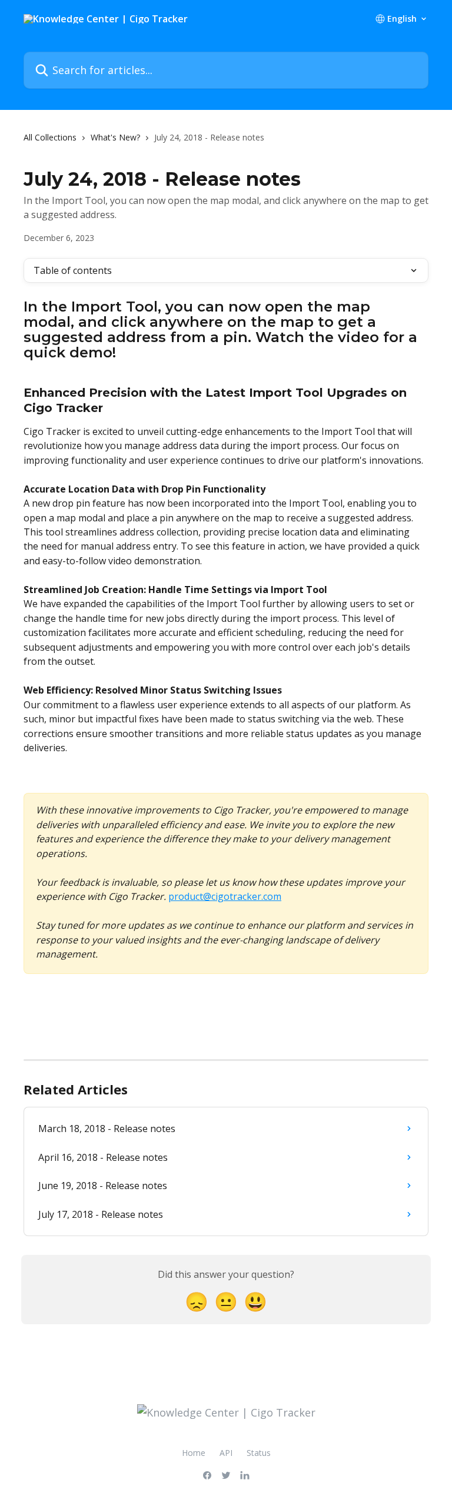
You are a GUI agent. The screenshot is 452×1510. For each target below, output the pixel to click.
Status (259, 1452)
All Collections (50, 137)
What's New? (115, 137)
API (226, 1452)
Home (193, 1452)
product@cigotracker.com (224, 896)
